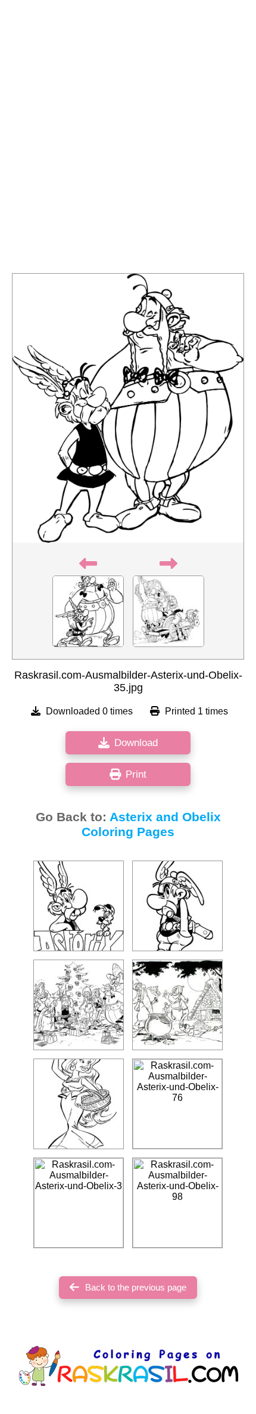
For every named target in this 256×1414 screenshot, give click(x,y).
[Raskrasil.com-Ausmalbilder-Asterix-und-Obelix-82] (78, 1005)
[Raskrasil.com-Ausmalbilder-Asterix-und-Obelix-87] (78, 906)
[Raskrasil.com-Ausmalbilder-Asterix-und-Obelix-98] (177, 1203)
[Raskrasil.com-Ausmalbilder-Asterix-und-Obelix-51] (78, 1104)
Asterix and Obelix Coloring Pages (151, 824)
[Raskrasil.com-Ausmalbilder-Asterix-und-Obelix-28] (177, 906)
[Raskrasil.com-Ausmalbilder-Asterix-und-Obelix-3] (78, 1203)
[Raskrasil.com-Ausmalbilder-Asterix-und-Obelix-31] (177, 1005)
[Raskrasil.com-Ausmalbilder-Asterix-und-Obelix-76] (177, 1104)
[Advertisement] (128, 140)
